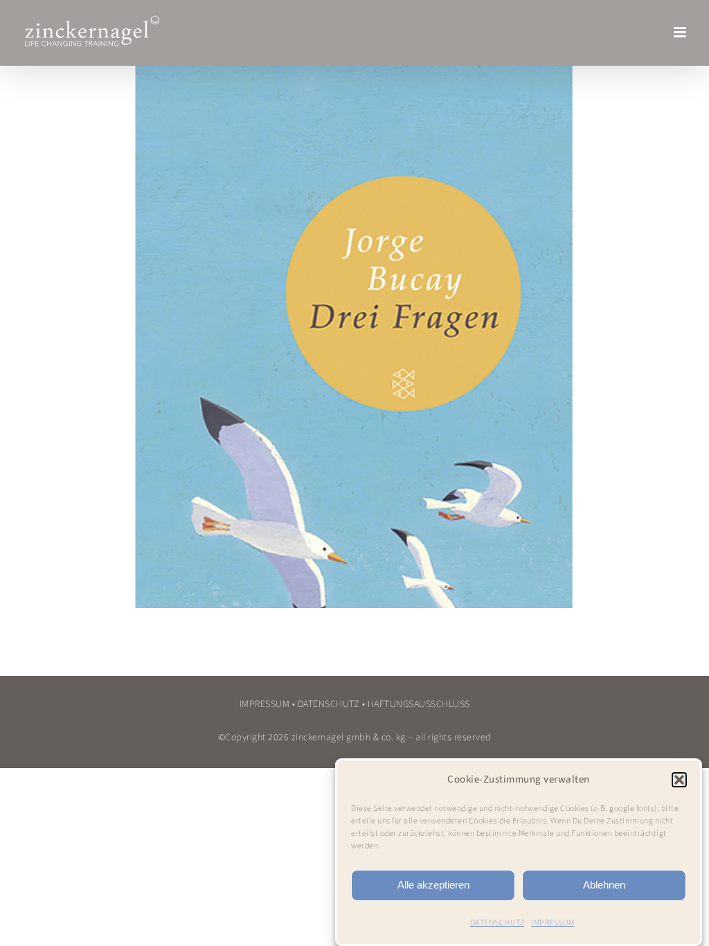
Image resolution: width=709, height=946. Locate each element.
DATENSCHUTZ (497, 923)
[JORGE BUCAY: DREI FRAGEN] (354, 333)
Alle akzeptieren (433, 885)
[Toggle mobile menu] (681, 32)
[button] (679, 780)
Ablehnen (604, 885)
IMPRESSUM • (268, 704)
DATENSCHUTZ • (332, 704)
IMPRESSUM (553, 923)
